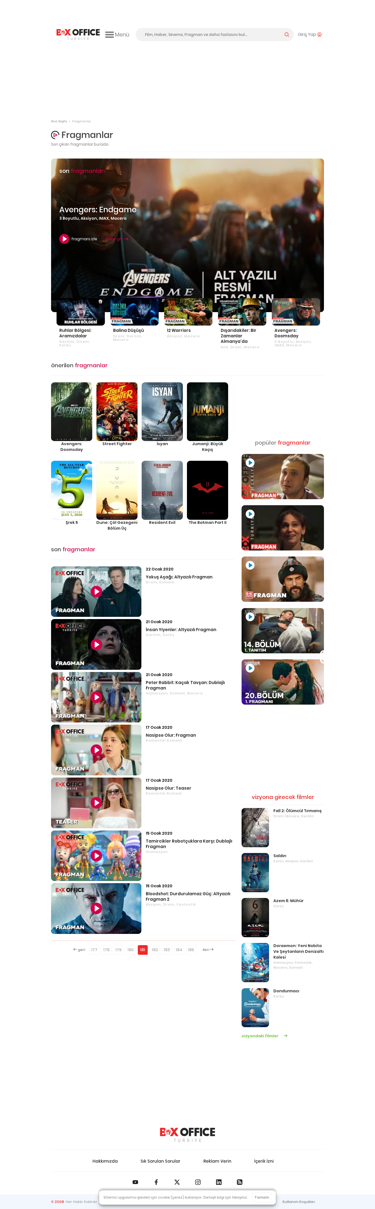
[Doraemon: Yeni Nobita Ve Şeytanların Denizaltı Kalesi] (255, 962)
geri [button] (81, 949)
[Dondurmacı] (255, 1007)
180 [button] (130, 950)
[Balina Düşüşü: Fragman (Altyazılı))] (134, 312)
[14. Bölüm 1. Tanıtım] (283, 630)
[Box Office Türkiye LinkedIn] (219, 1182)
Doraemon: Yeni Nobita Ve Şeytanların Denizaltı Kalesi (298, 951)
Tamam (261, 1197)
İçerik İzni (264, 1161)
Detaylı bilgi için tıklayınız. (225, 1197)
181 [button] (142, 950)
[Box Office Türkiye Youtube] (135, 1182)
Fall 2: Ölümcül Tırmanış (297, 810)
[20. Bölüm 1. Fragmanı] (283, 682)
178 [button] (106, 950)
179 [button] (118, 950)
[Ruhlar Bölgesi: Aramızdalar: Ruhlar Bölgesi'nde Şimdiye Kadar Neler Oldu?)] (81, 312)
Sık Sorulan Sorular (160, 1161)
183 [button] (167, 950)
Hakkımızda (105, 1161)
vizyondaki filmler (260, 1036)
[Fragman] (283, 476)
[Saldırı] (255, 872)
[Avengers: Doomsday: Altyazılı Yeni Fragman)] (296, 312)
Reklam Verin (217, 1161)
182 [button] (155, 950)
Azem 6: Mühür (288, 900)
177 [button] (94, 950)
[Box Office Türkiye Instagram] (198, 1182)
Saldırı (279, 855)
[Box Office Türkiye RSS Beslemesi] (240, 1182)
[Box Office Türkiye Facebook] (156, 1182)
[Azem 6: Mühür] (255, 917)
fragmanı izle (84, 239)
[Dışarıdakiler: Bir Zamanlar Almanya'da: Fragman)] (242, 312)
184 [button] (179, 950)
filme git (114, 239)
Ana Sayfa (59, 121)
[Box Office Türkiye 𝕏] (177, 1182)
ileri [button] (206, 949)
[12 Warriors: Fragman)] (188, 312)
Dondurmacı (286, 991)
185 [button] (191, 950)
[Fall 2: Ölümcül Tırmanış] (255, 827)
